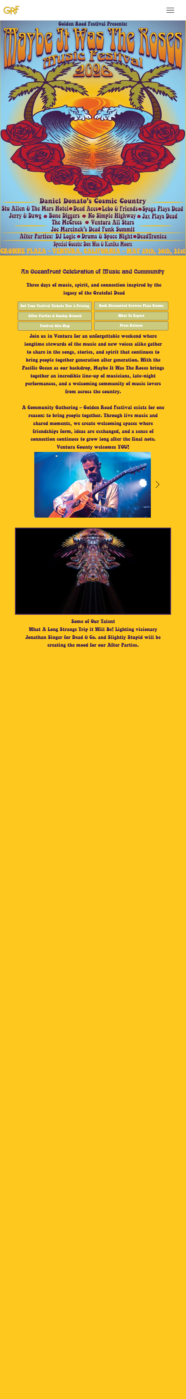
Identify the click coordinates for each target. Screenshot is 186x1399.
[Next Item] (157, 485)
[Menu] (170, 10)
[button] (162, 608)
